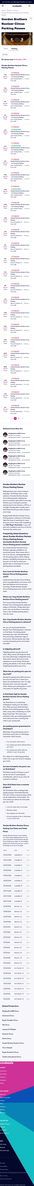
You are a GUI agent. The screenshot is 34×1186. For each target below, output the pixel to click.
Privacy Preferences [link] (6, 1179)
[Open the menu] (3, 6)
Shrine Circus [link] (6, 1038)
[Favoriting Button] (30, 18)
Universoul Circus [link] (8, 1016)
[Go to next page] (22, 418)
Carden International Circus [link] (11, 1057)
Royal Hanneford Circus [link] (10, 1052)
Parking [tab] (14, 49)
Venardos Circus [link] (7, 1034)
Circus (15, 10)
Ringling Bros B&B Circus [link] (10, 1011)
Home (3, 10)
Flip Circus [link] (5, 1025)
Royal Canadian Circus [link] (10, 1020)
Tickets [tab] (5, 49)
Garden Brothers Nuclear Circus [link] (13, 1043)
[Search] (29, 6)
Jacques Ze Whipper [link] (9, 1029)
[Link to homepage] (17, 5)
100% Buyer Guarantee (19, 2)
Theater (9, 10)
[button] (5, 54)
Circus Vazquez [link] (7, 1048)
